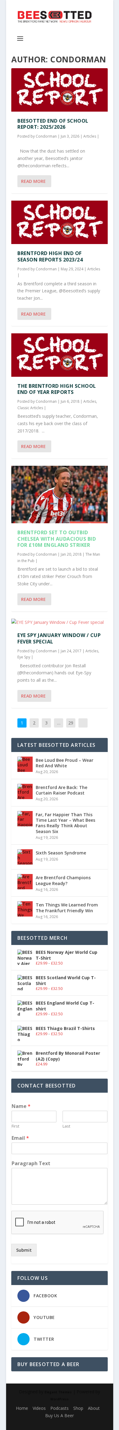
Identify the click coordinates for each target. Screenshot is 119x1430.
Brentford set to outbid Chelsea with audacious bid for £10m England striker (56, 539)
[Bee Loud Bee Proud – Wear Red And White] (25, 764)
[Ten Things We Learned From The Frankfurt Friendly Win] (25, 909)
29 (70, 723)
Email (20, 1138)
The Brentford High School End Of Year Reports (56, 389)
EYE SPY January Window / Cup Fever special (59, 638)
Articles (89, 136)
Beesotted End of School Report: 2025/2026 (52, 124)
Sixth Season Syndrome (61, 853)
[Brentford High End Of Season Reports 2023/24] (59, 222)
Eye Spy (23, 657)
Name (21, 1106)
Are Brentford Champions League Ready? (63, 880)
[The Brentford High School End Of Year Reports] (59, 355)
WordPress (59, 1399)
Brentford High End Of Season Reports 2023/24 (50, 256)
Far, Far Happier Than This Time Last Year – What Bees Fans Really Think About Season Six (65, 823)
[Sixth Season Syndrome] (25, 857)
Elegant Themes (58, 1392)
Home (22, 1408)
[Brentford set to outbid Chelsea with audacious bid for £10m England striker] (59, 494)
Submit (24, 1250)
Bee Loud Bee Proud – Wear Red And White (64, 763)
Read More (33, 181)
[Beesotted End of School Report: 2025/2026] (59, 90)
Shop (78, 1408)
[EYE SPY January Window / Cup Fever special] (59, 622)
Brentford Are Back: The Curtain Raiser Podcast (61, 790)
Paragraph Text (31, 1163)
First (15, 1126)
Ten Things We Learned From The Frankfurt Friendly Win (67, 907)
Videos (39, 1408)
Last (66, 1126)
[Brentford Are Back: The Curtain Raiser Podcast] (25, 791)
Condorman (46, 136)
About (94, 1408)
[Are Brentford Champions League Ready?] (25, 881)
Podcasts (59, 1408)
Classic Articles (30, 407)
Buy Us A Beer (59, 1415)
